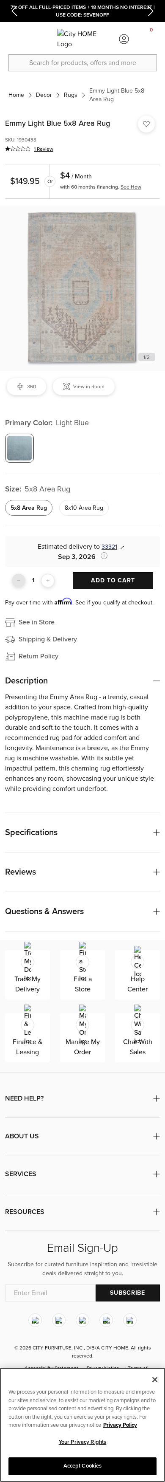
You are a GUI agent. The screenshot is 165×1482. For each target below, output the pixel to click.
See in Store (37, 622)
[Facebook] (58, 1320)
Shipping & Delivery (48, 639)
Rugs (70, 95)
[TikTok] (129, 1320)
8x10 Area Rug (84, 507)
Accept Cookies (82, 1465)
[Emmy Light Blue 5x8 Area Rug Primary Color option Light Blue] (19, 448)
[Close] (155, 1379)
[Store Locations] (41, 39)
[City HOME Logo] (82, 39)
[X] (82, 1320)
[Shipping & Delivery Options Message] (101, 555)
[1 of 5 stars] (17, 148)
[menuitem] (14, 39)
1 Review (43, 149)
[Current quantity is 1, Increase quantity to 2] (48, 580)
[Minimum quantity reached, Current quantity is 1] (18, 580)
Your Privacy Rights (82, 1442)
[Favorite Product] (146, 124)
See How (131, 187)
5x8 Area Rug (29, 507)
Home (16, 95)
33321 (109, 546)
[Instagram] (35, 1320)
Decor (44, 95)
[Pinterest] (106, 1320)
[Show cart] (151, 39)
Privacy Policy (120, 1425)
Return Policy (38, 656)
